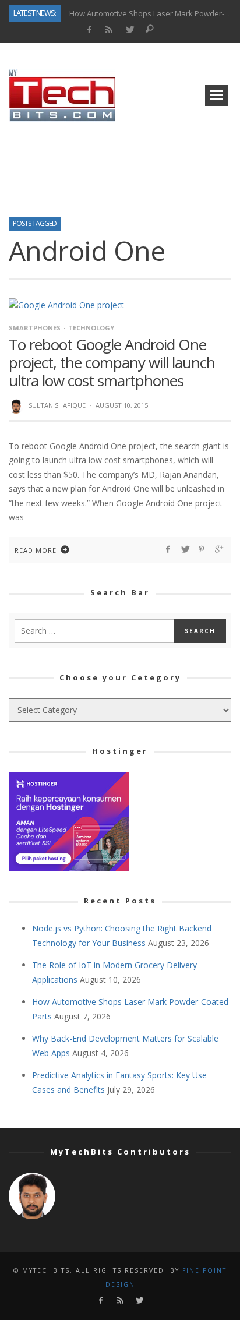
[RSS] (109, 30)
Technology (91, 327)
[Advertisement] (120, 165)
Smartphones (35, 327)
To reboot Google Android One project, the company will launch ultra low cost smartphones (112, 362)
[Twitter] (129, 30)
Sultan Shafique (57, 405)
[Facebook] (88, 30)
